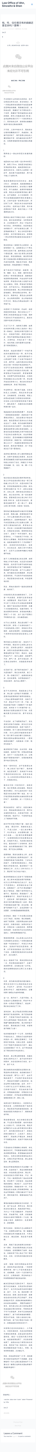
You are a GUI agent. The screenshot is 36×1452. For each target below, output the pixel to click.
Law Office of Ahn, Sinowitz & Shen (13, 4)
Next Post (18, 1425)
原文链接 (6, 1413)
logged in (15, 1436)
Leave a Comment (8, 29)
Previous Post (18, 1422)
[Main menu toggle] (32, 4)
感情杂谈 (18, 29)
